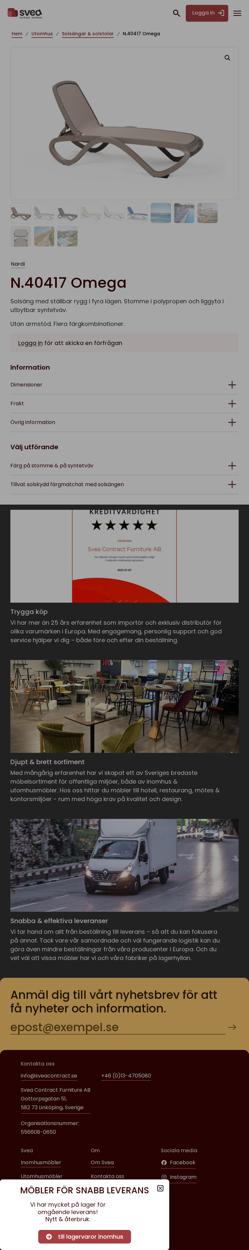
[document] (124, 625)
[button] (160, 1188)
